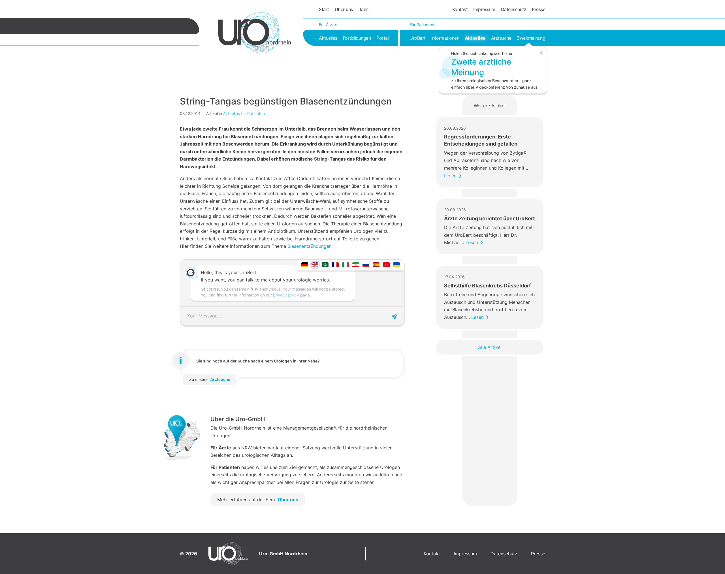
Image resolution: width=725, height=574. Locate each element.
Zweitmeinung (531, 38)
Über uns (344, 9)
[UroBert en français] (335, 264)
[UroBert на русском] (365, 264)
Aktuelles (328, 38)
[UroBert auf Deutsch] (304, 264)
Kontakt (460, 9)
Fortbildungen (357, 38)
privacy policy (286, 295)
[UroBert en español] (376, 264)
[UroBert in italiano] (345, 264)
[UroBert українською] (396, 264)
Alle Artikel (490, 347)
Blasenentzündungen (309, 246)
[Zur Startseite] (254, 32)
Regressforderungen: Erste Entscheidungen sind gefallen (480, 140)
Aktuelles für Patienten (244, 113)
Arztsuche (501, 38)
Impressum (484, 9)
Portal (382, 38)
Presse (538, 9)
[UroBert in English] (315, 264)
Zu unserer (209, 379)
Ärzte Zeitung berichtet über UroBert (489, 218)
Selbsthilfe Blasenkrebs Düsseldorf (487, 286)
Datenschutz (513, 9)
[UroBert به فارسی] (355, 264)
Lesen (450, 175)
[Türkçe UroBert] (386, 264)
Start (324, 9)
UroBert (418, 38)
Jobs (363, 9)
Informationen (445, 38)
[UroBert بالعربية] (325, 264)
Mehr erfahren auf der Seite (257, 499)
